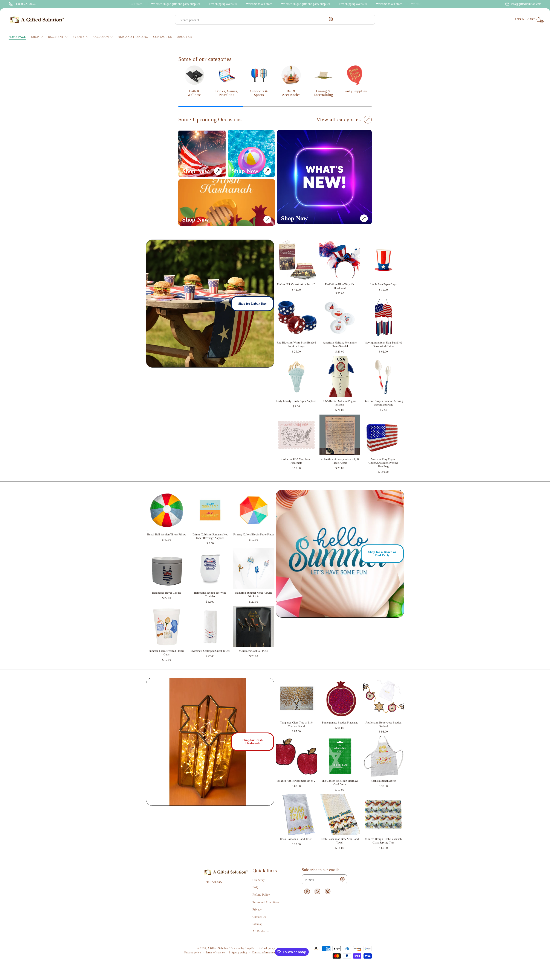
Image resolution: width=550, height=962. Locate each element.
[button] (534, 19)
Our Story (258, 880)
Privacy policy (192, 952)
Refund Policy (261, 894)
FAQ (255, 887)
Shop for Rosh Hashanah (253, 741)
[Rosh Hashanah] (226, 202)
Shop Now (195, 171)
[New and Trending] (324, 177)
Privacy (257, 909)
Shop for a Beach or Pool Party (382, 553)
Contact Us (259, 916)
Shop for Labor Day (252, 303)
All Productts (260, 931)
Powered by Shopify (242, 948)
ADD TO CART (296, 276)
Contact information (263, 952)
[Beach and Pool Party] (251, 153)
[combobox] (256, 19)
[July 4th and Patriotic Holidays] (202, 153)
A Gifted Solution (218, 948)
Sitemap (257, 924)
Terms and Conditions (265, 902)
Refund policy (267, 948)
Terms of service (215, 952)
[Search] (331, 19)
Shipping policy (238, 952)
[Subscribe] (342, 879)
